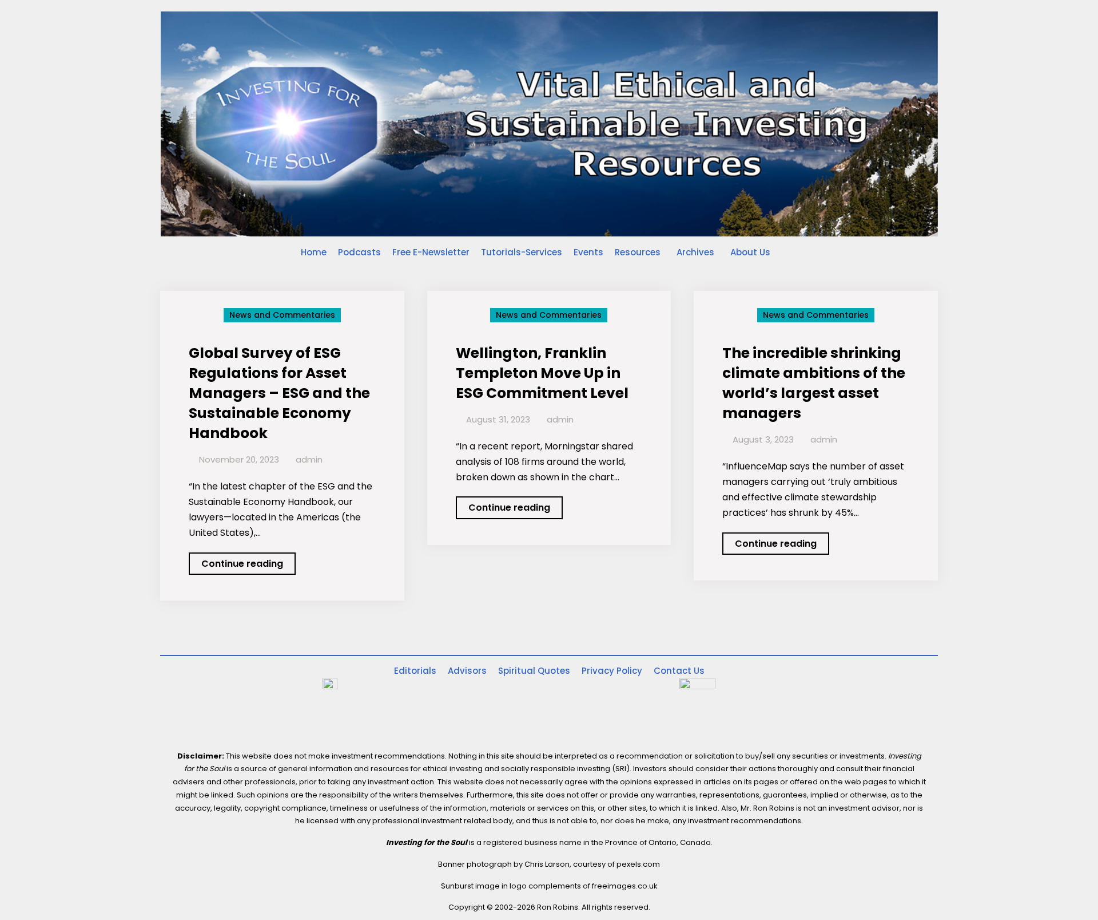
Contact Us (679, 671)
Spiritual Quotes (534, 671)
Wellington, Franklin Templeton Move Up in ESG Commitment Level (542, 373)
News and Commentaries (282, 315)
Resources (638, 252)
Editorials (415, 671)
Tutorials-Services (521, 252)
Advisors (467, 671)
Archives (695, 252)
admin (309, 459)
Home (314, 252)
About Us (750, 252)
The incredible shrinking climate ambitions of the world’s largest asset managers (813, 383)
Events (588, 252)
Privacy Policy (612, 671)
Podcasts (359, 252)
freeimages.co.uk (625, 885)
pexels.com (638, 864)
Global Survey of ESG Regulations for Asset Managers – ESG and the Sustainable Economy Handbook (279, 393)
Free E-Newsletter (431, 252)
